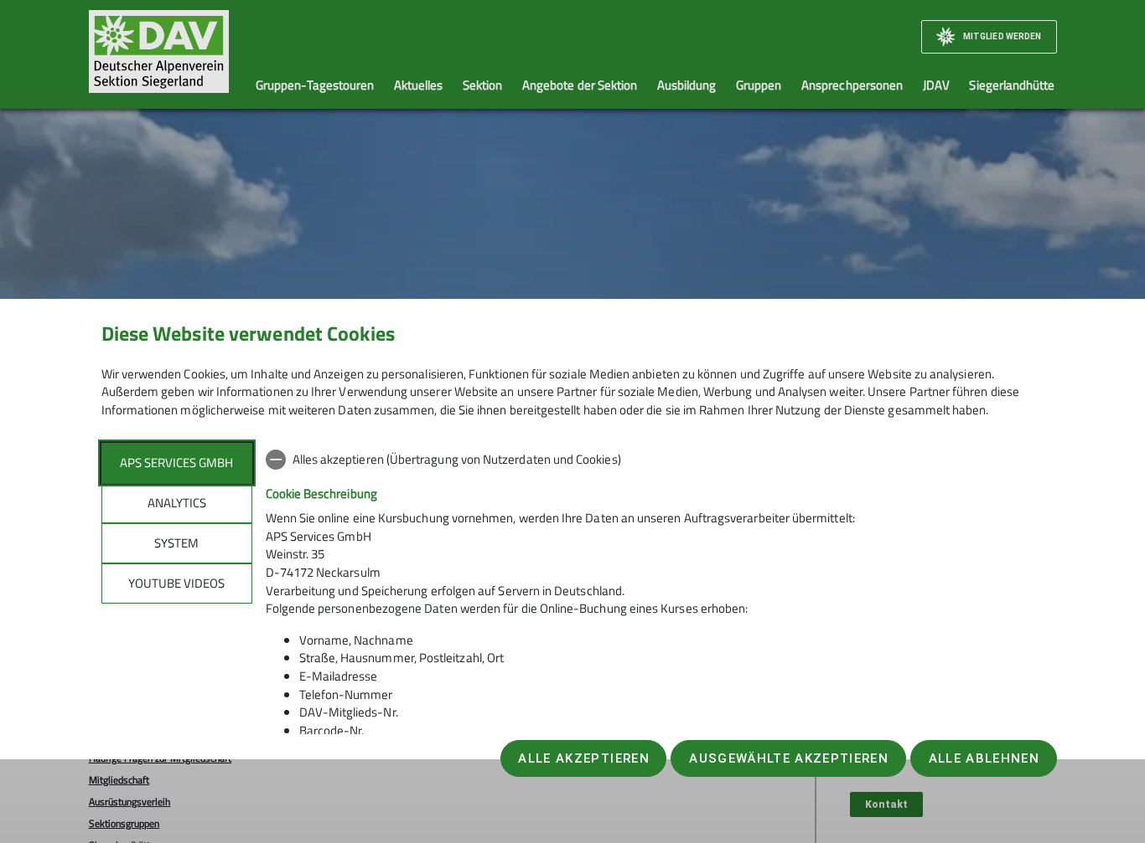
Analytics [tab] (177, 502)
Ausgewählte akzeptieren (789, 758)
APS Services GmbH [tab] (176, 462)
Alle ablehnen (984, 758)
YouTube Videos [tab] (176, 583)
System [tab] (176, 543)
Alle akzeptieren (583, 758)
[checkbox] (655, 459)
